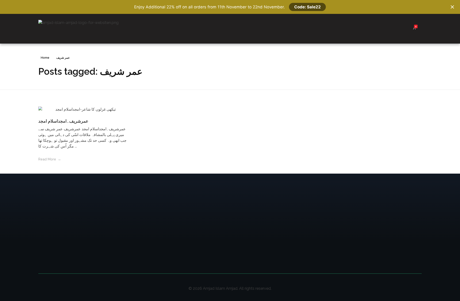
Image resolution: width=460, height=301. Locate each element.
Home (45, 57)
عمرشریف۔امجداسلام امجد (63, 121)
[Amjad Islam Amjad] (85, 29)
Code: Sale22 (307, 7)
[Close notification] (452, 7)
